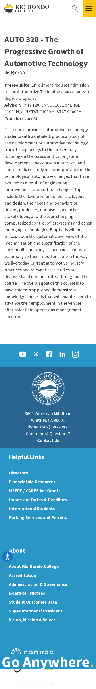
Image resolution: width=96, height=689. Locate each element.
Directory (18, 473)
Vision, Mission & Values (32, 619)
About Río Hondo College (34, 566)
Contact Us (48, 440)
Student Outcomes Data (33, 602)
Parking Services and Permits (38, 517)
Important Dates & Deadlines (38, 499)
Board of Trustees (27, 593)
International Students (32, 508)
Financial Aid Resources (32, 481)
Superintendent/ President (36, 611)
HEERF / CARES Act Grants (35, 490)
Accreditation (22, 575)
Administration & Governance (38, 584)
